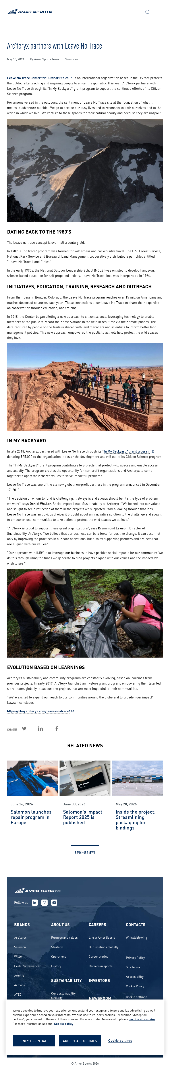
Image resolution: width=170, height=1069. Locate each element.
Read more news (85, 852)
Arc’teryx (20, 937)
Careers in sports (100, 965)
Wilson (18, 956)
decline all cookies (142, 1018)
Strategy (57, 946)
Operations (58, 956)
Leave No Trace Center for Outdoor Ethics (38, 77)
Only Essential (34, 1040)
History (56, 965)
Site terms (133, 966)
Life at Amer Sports (102, 937)
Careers (97, 924)
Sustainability (66, 980)
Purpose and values (64, 937)
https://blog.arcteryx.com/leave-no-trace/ (38, 710)
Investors (99, 980)
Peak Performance (26, 965)
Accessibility (134, 976)
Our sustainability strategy (63, 995)
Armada (19, 984)
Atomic (19, 975)
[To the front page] (72, 12)
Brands (22, 924)
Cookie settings (136, 996)
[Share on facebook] (61, 728)
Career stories (98, 956)
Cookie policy (63, 1023)
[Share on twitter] (29, 728)
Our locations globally (103, 946)
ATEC (17, 994)
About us (60, 924)
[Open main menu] (159, 12)
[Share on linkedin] (45, 728)
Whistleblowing (136, 937)
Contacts (135, 924)
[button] (147, 12)
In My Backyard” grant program (127, 451)
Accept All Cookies (80, 1040)
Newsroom (100, 998)
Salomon (20, 946)
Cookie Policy (135, 985)
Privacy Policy (135, 957)
